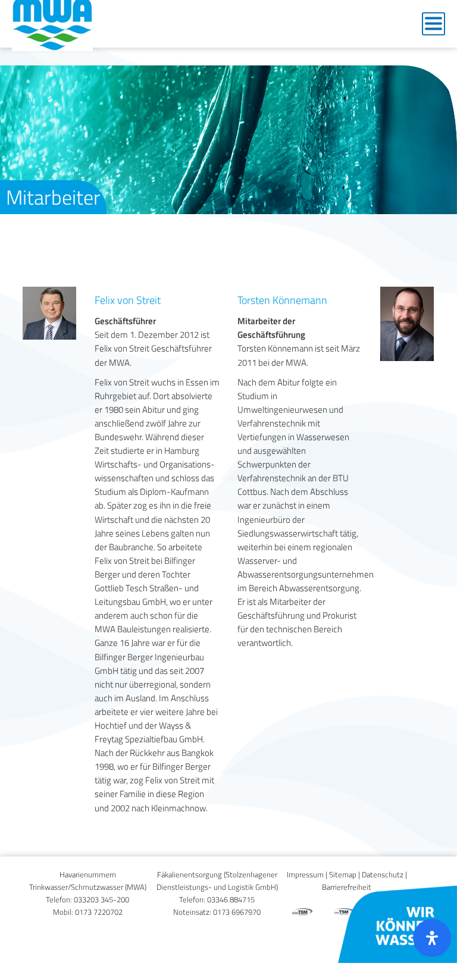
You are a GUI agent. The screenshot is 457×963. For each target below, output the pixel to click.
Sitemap (342, 874)
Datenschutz (382, 874)
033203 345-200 (101, 899)
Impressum (305, 874)
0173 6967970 (237, 912)
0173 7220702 (99, 912)
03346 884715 (231, 899)
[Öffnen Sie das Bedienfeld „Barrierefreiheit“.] (432, 938)
